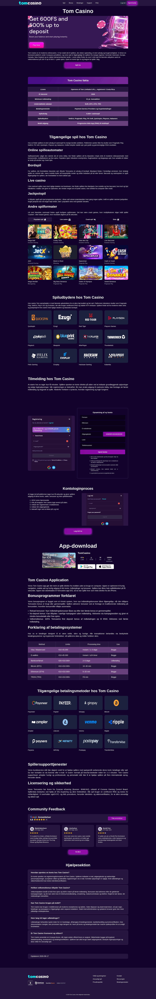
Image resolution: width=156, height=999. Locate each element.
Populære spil (38, 219)
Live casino (64, 219)
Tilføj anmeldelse (116, 818)
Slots (114, 219)
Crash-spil (89, 219)
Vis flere (78, 852)
